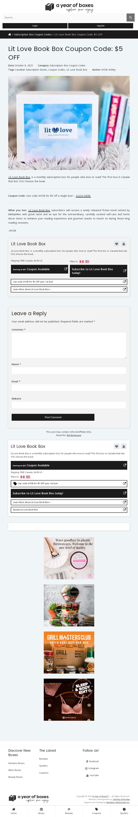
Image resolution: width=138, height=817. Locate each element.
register (101, 25)
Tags (11, 69)
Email (16, 381)
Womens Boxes (16, 763)
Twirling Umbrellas (121, 799)
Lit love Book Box (76, 70)
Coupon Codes (56, 70)
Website (16, 398)
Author (96, 69)
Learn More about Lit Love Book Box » (31, 289)
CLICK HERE (83, 195)
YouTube (94, 775)
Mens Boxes (14, 770)
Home (14, 813)
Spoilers (124, 811)
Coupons (96, 811)
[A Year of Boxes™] (69, 8)
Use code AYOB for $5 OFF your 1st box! (33, 281)
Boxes (41, 811)
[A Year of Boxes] (28, 799)
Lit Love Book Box (19, 177)
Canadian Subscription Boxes (31, 70)
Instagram (93, 768)
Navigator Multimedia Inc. (118, 802)
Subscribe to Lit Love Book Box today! (92, 271)
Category (43, 65)
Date (11, 65)
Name (16, 364)
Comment (19, 329)
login (35, 25)
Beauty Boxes (15, 776)
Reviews (69, 811)
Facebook (93, 761)
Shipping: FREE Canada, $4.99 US (26, 261)
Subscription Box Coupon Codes (32, 34)
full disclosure (74, 435)
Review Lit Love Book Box (25, 509)
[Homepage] (9, 34)
